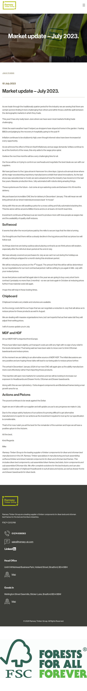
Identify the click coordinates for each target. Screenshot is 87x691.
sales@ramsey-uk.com (22, 541)
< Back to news (8, 73)
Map (14, 574)
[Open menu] (84, 5)
